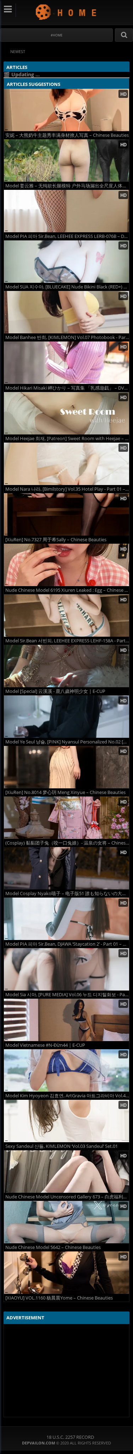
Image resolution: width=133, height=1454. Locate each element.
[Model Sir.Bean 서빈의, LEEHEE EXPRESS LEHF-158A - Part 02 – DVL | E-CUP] (66, 615)
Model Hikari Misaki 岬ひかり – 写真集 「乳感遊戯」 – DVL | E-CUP (67, 388)
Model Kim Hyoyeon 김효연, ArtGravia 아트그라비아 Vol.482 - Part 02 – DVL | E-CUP (67, 1096)
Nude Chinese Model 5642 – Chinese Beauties (53, 1247)
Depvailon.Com (66, 12)
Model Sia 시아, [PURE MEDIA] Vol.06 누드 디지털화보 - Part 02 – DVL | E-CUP (67, 995)
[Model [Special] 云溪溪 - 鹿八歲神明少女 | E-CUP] (66, 666)
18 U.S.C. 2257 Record (70, 1437)
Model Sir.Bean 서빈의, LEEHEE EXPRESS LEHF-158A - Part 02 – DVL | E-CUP (67, 641)
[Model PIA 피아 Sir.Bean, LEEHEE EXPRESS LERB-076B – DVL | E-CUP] (66, 211)
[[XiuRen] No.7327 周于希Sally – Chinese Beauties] (66, 514)
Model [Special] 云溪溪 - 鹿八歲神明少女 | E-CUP (55, 691)
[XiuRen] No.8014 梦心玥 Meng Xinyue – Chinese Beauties (65, 792)
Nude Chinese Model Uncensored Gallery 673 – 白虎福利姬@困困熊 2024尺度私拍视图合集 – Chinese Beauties (67, 1197)
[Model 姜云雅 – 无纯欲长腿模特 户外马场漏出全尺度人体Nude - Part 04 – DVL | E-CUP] (66, 160)
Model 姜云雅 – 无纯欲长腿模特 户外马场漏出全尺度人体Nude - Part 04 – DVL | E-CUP (67, 186)
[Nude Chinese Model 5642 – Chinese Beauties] (66, 1222)
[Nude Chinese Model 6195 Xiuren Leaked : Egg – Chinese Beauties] (66, 565)
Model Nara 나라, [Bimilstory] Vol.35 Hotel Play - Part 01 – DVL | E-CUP (67, 489)
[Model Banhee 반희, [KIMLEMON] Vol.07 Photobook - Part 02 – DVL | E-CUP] (66, 312)
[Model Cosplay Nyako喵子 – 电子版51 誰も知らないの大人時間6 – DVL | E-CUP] (66, 868)
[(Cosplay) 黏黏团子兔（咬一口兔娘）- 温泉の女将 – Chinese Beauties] (66, 817)
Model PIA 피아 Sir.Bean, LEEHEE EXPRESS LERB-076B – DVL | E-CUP (67, 236)
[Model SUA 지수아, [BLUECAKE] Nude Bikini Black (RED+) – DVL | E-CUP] (66, 261)
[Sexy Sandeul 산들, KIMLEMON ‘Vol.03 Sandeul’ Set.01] (66, 1121)
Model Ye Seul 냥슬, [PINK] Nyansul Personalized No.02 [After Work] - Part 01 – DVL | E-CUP (67, 742)
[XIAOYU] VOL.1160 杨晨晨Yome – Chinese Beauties (59, 1298)
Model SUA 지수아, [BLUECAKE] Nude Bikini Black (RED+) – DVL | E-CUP (67, 287)
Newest (17, 51)
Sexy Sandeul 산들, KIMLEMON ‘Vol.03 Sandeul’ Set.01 (61, 1146)
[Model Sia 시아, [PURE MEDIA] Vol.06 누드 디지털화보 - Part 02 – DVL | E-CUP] (66, 969)
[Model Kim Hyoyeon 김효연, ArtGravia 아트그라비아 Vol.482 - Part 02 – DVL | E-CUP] (66, 1070)
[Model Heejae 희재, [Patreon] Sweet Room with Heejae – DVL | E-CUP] (66, 413)
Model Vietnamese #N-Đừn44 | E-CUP (45, 1045)
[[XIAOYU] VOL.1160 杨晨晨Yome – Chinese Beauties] (66, 1272)
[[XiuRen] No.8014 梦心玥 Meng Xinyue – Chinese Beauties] (66, 767)
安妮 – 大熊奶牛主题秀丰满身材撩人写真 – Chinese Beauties (67, 135)
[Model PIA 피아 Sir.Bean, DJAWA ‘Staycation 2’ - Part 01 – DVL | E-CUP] (66, 919)
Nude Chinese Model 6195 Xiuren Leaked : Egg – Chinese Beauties (67, 590)
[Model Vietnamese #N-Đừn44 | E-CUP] (66, 1020)
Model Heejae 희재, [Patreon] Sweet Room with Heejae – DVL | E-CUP (67, 439)
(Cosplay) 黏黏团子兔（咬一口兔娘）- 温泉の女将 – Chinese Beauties (67, 843)
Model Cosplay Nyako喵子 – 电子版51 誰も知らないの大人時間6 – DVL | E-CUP (67, 893)
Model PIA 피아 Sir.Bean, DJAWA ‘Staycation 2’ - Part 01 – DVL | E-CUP (67, 944)
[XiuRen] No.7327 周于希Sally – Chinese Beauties (55, 540)
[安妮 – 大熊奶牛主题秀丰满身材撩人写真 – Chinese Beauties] (66, 110)
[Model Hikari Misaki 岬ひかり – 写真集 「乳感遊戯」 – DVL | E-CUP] (66, 362)
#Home (56, 35)
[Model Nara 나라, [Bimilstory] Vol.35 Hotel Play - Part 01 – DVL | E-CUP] (66, 464)
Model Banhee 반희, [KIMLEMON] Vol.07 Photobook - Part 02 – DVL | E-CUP (67, 337)
